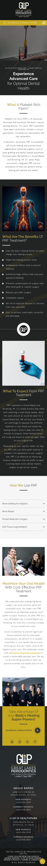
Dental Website (14, 851)
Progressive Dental (30, 852)
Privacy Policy (12, 859)
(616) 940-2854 (23, 809)
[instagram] (20, 742)
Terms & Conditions (32, 859)
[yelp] (27, 742)
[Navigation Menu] (43, 22)
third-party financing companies (24, 652)
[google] (12, 742)
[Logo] (23, 10)
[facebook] (35, 742)
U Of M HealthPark (31, 858)
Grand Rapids (11, 858)
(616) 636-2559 (23, 802)
